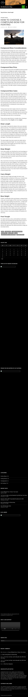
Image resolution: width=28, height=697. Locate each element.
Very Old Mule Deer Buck (6, 505)
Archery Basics (4, 17)
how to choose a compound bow (8, 234)
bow (3, 231)
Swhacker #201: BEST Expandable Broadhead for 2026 (12, 498)
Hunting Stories (4, 478)
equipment (11, 233)
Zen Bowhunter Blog (6, 7)
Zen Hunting (3, 483)
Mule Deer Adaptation (8, 663)
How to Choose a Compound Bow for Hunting (12, 22)
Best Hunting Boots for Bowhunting (8, 502)
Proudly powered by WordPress (6, 695)
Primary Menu (26, 7)
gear (16, 233)
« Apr (2, 258)
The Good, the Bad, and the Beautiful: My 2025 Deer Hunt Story (14, 495)
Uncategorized (4, 480)
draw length (4, 233)
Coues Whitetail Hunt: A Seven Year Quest (9, 491)
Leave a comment (13, 27)
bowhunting (7, 231)
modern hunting (20, 234)
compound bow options (17, 231)
